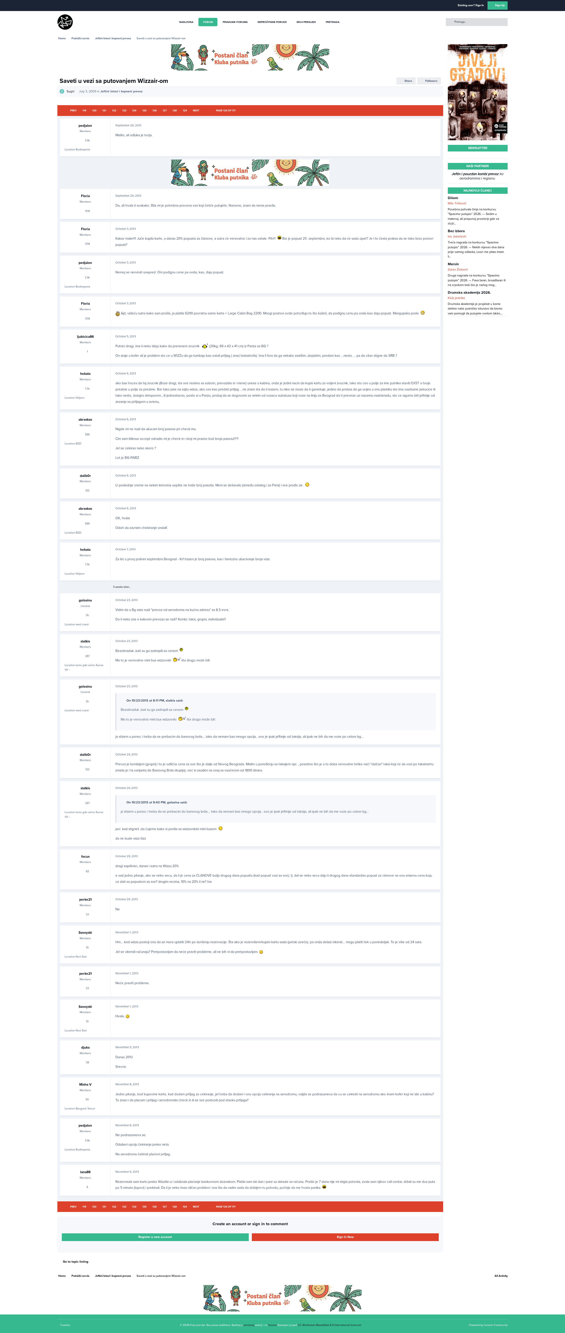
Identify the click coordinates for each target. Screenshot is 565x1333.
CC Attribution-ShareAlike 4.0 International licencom (329, 1325)
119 (84, 110)
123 (124, 110)
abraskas (85, 420)
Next (196, 110)
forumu (272, 1325)
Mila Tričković (457, 203)
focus (85, 857)
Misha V (85, 1085)
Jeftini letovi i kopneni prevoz (121, 91)
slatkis (85, 641)
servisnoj (248, 1325)
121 (104, 110)
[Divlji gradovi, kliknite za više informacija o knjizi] (477, 46)
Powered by (488, 1325)
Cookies (65, 1325)
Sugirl (70, 91)
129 (185, 110)
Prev (73, 110)
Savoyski (85, 933)
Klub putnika (456, 298)
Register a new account (155, 1237)
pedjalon (85, 126)
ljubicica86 (85, 337)
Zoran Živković (458, 269)
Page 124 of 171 (225, 110)
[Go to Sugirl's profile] (62, 91)
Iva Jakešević (457, 236)
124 (134, 110)
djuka (85, 1047)
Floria (85, 196)
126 (155, 110)
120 (94, 110)
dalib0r (85, 476)
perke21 (85, 900)
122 (114, 110)
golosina (85, 600)
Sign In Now (345, 1237)
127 (165, 110)
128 (175, 110)
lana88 (85, 1172)
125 (144, 110)
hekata (85, 374)
